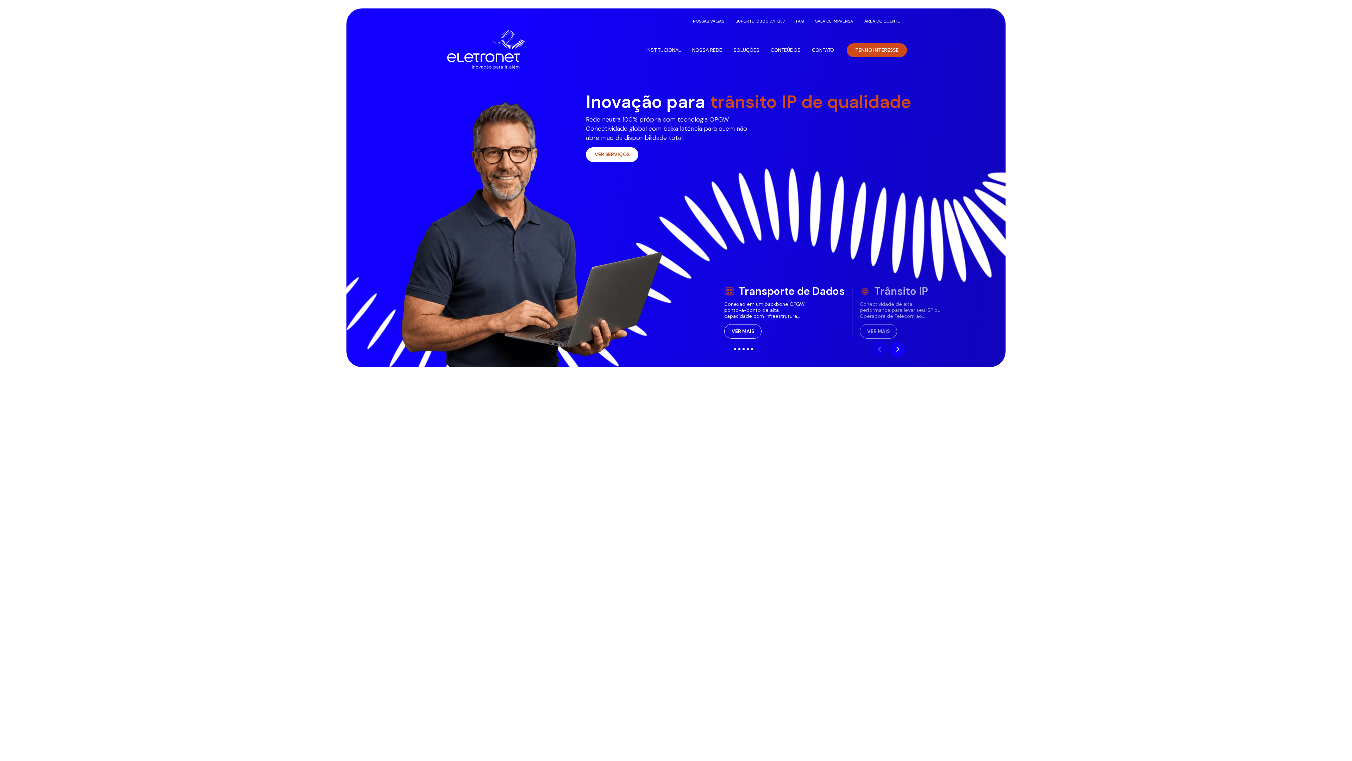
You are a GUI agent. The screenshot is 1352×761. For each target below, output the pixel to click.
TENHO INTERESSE (877, 50)
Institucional (663, 50)
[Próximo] (897, 349)
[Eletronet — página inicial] (486, 49)
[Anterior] (879, 349)
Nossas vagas (708, 21)
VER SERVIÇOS (612, 154)
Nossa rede (707, 50)
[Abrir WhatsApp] (1334, 743)
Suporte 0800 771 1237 (760, 21)
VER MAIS (743, 331)
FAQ (800, 21)
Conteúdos (786, 50)
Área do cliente (882, 21)
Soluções (746, 50)
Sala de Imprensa (834, 21)
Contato (823, 50)
